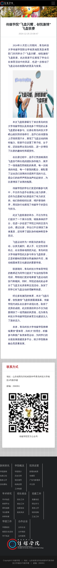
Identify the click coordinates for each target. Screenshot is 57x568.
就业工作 (20, 504)
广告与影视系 (35, 480)
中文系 (32, 484)
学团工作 (7, 521)
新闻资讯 (4, 465)
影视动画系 (34, 471)
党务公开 (35, 508)
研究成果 (5, 508)
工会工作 (35, 516)
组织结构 (35, 512)
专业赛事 (5, 512)
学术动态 (5, 499)
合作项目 (21, 532)
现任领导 (18, 480)
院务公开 (3, 480)
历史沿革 (18, 476)
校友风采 (20, 512)
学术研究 (7, 493)
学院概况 (19, 465)
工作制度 (18, 489)
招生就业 (21, 493)
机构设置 (18, 484)
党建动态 (35, 499)
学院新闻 (3, 471)
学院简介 (18, 471)
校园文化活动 (7, 532)
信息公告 (3, 476)
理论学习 (35, 504)
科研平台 (5, 504)
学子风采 (5, 536)
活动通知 (3, 484)
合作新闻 (21, 536)
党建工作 (36, 493)
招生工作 (20, 499)
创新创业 (20, 508)
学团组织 (5, 527)
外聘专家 (5, 516)
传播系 (32, 476)
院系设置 (34, 465)
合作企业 (23, 521)
